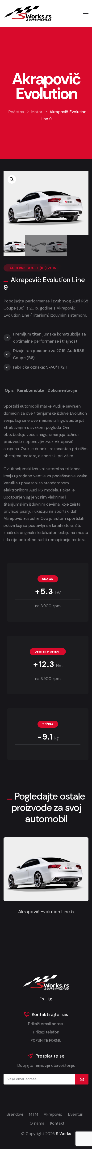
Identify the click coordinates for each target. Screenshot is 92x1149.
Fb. (42, 999)
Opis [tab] (9, 390)
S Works (63, 1133)
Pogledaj (46, 872)
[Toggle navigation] (85, 13)
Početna (16, 111)
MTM (33, 1114)
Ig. (50, 999)
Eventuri (75, 1114)
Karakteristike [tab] (30, 390)
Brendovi (14, 1114)
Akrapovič (53, 1114)
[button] (12, 179)
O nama (37, 1123)
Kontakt (57, 1123)
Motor (36, 111)
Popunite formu (46, 1040)
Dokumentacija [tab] (62, 390)
